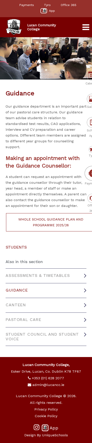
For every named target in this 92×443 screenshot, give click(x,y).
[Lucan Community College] (14, 27)
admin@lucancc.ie (48, 385)
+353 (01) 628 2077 (48, 378)
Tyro (47, 5)
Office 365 (68, 5)
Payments (26, 5)
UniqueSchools (55, 435)
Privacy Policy (46, 409)
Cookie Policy (46, 416)
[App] (43, 10)
